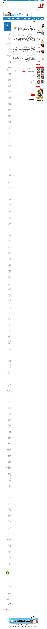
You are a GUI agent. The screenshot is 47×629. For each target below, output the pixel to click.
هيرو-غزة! (10, 478)
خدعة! (10, 248)
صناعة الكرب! (9, 38)
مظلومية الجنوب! (9, 74)
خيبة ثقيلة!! (9, 481)
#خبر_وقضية (40, 9)
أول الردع (10, 105)
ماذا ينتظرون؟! (9, 164)
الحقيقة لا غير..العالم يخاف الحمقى (38, 51)
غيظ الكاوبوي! (9, 361)
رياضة (36, 19)
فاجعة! (10, 312)
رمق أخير (10, 236)
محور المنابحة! (9, 389)
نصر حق (10, 81)
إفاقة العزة (9, 211)
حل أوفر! (10, 509)
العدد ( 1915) (38, 79)
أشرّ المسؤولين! (9, 407)
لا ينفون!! (10, 157)
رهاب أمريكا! (9, 343)
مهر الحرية (10, 147)
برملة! (10, 85)
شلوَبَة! (10, 175)
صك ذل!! (10, 492)
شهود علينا (9, 402)
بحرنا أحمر (10, 337)
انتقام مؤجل (9, 144)
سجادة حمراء (42, 19)
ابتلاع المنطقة (9, 539)
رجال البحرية (9, 218)
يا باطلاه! (10, 199)
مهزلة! (10, 413)
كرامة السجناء (9, 265)
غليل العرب (10, 409)
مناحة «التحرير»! (9, 210)
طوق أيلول (9, 490)
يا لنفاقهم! (9, 217)
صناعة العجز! (9, 241)
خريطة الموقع (31, 0)
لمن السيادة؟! (9, 443)
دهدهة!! (10, 533)
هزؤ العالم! (9, 550)
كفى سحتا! (9, 284)
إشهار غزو (10, 194)
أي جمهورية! (9, 140)
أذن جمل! (10, 301)
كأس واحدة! (9, 552)
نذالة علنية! (9, 474)
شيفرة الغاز (9, 92)
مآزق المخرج (9, 121)
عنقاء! (10, 176)
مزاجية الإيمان (9, 120)
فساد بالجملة (9, 103)
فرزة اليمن (10, 335)
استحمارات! (10, 57)
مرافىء (28, 19)
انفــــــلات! (10, 129)
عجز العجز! (10, 498)
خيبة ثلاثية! (9, 438)
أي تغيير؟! (10, 366)
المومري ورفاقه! (9, 216)
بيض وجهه (9, 523)
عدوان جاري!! (9, 62)
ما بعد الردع (9, 132)
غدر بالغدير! (9, 456)
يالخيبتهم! (10, 141)
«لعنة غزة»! (9, 463)
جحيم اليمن (9, 450)
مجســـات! (10, 150)
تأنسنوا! (10, 128)
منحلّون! (10, 499)
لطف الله (10, 123)
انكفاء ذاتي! (9, 522)
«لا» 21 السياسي (18, 18)
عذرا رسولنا (9, 204)
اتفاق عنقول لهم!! (8, 93)
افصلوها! (10, 302)
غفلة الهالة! (9, 266)
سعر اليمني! (9, 75)
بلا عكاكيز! (10, 133)
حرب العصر (10, 116)
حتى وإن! (10, 295)
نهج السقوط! (9, 115)
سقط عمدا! (9, 431)
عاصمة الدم (9, 168)
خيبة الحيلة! (9, 493)
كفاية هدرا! (9, 247)
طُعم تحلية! (9, 235)
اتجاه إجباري (9, 546)
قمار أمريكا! (9, 420)
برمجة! (10, 378)
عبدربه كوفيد (9, 122)
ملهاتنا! (10, 307)
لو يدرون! (10, 308)
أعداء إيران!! (9, 540)
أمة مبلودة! (9, 473)
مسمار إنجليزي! (9, 69)
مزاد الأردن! (10, 240)
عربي (38, 18)
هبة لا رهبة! (9, 437)
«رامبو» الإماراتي (9, 212)
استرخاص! (10, 425)
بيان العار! (10, 479)
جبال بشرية (10, 414)
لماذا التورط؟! (9, 504)
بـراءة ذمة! (9, 169)
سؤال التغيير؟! (9, 379)
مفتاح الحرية (9, 254)
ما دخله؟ (10, 444)
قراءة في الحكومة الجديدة (7, 377)
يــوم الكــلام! (9, 44)
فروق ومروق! (9, 109)
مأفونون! (10, 461)
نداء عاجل (39, 44)
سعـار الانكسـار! (9, 222)
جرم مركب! (9, 294)
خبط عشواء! (9, 306)
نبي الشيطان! (9, 365)
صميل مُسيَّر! (9, 371)
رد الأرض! (10, 193)
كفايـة (10, 114)
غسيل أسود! (9, 528)
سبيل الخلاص (9, 511)
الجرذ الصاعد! (9, 457)
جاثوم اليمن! (9, 455)
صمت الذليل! (9, 520)
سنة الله (10, 223)
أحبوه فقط (9, 289)
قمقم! (10, 427)
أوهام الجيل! (9, 515)
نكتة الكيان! (9, 408)
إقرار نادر (10, 505)
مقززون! (10, 395)
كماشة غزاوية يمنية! (8, 467)
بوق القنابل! (9, 45)
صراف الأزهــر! (9, 56)
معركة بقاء (9, 127)
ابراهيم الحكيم (28, 68)
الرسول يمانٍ (9, 205)
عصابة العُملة (9, 206)
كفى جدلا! (9, 383)
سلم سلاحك (9, 277)
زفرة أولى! (10, 421)
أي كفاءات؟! (9, 318)
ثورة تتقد (10, 403)
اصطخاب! (10, 68)
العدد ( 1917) (38, 73)
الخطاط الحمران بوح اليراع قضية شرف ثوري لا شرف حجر (8, 587)
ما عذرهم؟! (9, 97)
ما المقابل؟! (9, 551)
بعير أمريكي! (9, 341)
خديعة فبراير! (9, 37)
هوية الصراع (9, 557)
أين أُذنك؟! (10, 563)
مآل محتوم (9, 260)
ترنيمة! (10, 564)
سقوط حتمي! (9, 521)
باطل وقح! (10, 264)
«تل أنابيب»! (9, 372)
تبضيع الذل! (9, 462)
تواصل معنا (35, 0)
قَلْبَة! (10, 426)
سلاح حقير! (9, 63)
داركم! (10, 152)
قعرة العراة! (9, 359)
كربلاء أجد (10, 323)
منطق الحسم (9, 272)
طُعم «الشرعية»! (9, 188)
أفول (10, 347)
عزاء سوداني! (9, 87)
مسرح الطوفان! (9, 390)
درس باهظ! (10, 487)
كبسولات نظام (9, 99)
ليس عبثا (10, 384)
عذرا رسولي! (9, 314)
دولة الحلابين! (9, 67)
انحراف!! (10, 491)
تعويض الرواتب (9, 98)
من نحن (39, 0)
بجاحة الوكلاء (9, 360)
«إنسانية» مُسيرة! (9, 224)
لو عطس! (10, 354)
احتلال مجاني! (9, 497)
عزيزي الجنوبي (9, 516)
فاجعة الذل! (9, 472)
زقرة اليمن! (9, 282)
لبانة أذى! (10, 278)
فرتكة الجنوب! (9, 517)
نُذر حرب (10, 502)
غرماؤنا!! (10, 271)
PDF (24, 19)
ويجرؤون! (10, 330)
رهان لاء (10, 139)
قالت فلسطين (9, 182)
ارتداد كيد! (10, 192)
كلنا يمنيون (9, 39)
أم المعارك (10, 91)
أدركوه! (10, 432)
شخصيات (8, 18)
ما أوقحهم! (9, 475)
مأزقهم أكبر (32, 21)
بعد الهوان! (9, 349)
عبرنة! (10, 138)
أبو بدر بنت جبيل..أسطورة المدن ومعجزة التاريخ (7, 581)
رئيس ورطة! (9, 439)
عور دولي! (10, 503)
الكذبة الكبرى (9, 545)
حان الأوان (10, 181)
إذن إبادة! (10, 111)
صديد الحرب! (9, 230)
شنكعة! (10, 283)
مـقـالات (42, 21)
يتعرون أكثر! (9, 276)
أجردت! (10, 51)
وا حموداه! (9, 532)
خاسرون (10, 396)
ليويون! (10, 162)
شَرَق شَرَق (10, 200)
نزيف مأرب (10, 186)
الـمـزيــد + (37, 64)
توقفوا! (10, 508)
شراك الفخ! (9, 562)
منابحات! (10, 313)
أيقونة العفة (9, 246)
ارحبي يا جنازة (9, 300)
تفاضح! (10, 526)
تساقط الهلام (9, 187)
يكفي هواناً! (9, 80)
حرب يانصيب (9, 445)
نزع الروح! (10, 485)
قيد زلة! (10, 367)
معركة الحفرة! (9, 449)
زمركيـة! (10, 151)
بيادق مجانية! (9, 538)
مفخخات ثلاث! (9, 86)
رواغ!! (10, 544)
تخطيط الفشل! (9, 242)
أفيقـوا (10, 108)
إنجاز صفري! (9, 415)
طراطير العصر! (9, 50)
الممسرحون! (9, 355)
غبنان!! (10, 353)
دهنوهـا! (10, 134)
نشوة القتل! (9, 252)
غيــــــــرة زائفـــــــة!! (8, 43)
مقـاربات (13, 18)
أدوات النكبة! (9, 325)
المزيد (36, 35)
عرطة (10, 397)
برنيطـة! (10, 135)
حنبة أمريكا (9, 329)
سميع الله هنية (9, 373)
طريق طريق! (9, 348)
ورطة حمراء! (9, 342)
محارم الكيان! (9, 336)
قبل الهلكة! (9, 433)
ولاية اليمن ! (9, 145)
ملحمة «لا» (9, 510)
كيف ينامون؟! (9, 468)
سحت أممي (9, 170)
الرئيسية (43, 0)
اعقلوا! (10, 296)
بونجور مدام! (9, 49)
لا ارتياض (10, 174)
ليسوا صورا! (9, 401)
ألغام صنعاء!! (9, 73)
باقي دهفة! (9, 290)
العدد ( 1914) (42, 79)
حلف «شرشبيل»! (9, 229)
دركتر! (10, 126)
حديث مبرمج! (9, 514)
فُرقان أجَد (10, 324)
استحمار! (10, 153)
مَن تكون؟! (9, 79)
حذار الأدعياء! (9, 104)
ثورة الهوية (9, 146)
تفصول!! (10, 527)
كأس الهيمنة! (9, 558)
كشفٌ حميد (9, 228)
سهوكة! (10, 259)
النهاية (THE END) (9, 61)
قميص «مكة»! (9, 55)
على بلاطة (9, 156)
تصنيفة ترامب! (9, 419)
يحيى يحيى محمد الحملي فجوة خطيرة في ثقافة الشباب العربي (7, 599)
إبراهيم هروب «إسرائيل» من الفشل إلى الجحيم (8, 596)
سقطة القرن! (9, 110)
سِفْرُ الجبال (10, 288)
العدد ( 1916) (42, 73)
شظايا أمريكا (9, 163)
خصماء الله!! (9, 469)
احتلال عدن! (9, 391)
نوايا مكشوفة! (9, 534)
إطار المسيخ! (9, 556)
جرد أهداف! (9, 117)
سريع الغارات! (9, 331)
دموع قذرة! (9, 451)
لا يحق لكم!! (9, 158)
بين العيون (10, 253)
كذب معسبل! (9, 180)
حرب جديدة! (9, 486)
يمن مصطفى (9, 385)
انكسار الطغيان (9, 234)
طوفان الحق (9, 319)
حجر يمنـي (10, 484)
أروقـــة (33, 19)
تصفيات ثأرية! (9, 270)
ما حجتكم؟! (9, 258)
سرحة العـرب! (9, 480)
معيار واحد (10, 198)
